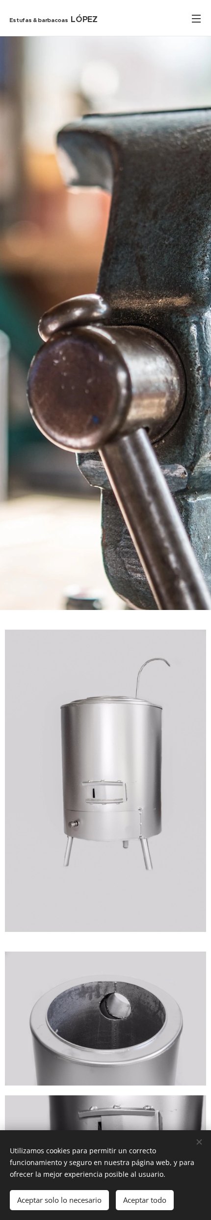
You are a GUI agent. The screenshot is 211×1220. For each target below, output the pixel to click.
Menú (196, 18)
